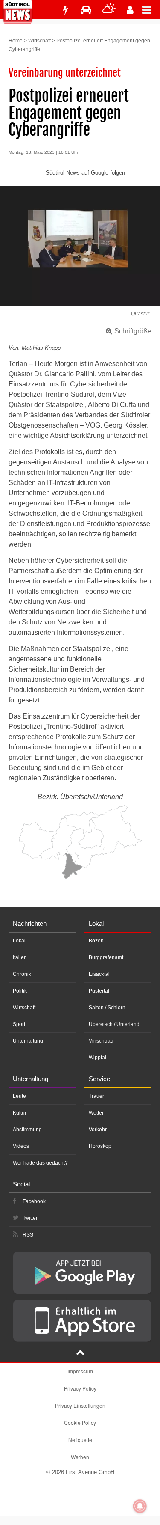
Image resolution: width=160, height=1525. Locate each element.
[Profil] (130, 10)
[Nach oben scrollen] (80, 1353)
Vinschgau (101, 1041)
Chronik (22, 974)
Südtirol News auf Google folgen (85, 172)
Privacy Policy (80, 1388)
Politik (20, 991)
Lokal (19, 941)
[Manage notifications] (140, 1506)
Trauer (96, 1096)
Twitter (30, 1218)
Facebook (34, 1201)
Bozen (96, 941)
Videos (21, 1146)
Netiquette (80, 1439)
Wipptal (97, 1058)
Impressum (80, 1371)
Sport (19, 1024)
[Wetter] (109, 10)
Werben (80, 1456)
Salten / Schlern (107, 1008)
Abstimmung (27, 1130)
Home (16, 41)
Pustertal (99, 991)
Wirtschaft (39, 41)
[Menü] (151, 9)
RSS (28, 1235)
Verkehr (98, 1130)
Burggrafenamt (106, 957)
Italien (20, 957)
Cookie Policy (80, 1422)
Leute (19, 1096)
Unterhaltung (28, 1041)
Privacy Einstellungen (80, 1405)
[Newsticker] (65, 10)
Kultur (19, 1113)
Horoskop (100, 1146)
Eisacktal (99, 974)
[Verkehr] (86, 10)
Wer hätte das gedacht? (40, 1163)
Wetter (96, 1113)
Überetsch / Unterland (114, 1024)
